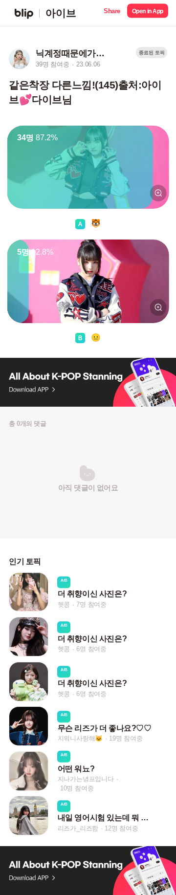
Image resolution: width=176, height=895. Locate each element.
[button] (112, 13)
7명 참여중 (91, 604)
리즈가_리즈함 (78, 828)
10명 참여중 (77, 788)
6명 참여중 (91, 649)
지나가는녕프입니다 (86, 779)
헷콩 (64, 604)
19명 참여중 (126, 738)
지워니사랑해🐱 (80, 738)
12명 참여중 (121, 828)
